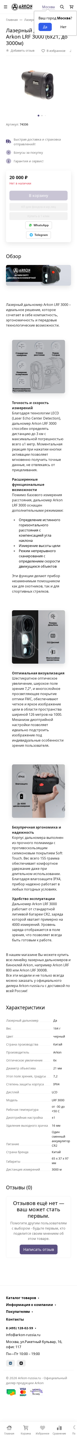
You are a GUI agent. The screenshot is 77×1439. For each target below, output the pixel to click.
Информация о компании (29, 1304)
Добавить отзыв (22, 50)
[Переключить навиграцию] (5, 6)
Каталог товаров (21, 1298)
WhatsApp (41, 225)
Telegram (41, 235)
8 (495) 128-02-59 (19, 1328)
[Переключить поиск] (62, 6)
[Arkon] (22, 6)
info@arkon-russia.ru (23, 1334)
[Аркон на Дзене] (21, 1363)
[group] (38, 90)
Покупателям (18, 1311)
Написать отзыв (38, 1249)
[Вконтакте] (10, 1363)
